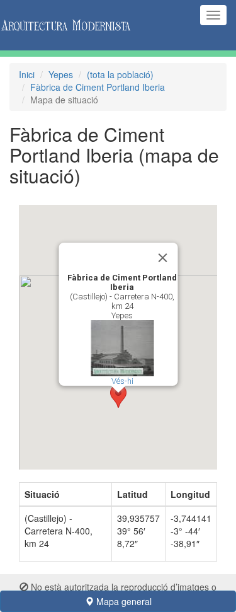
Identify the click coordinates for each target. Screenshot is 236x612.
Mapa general (123, 601)
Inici (27, 74)
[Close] (162, 258)
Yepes (60, 74)
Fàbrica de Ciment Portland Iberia (97, 87)
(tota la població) (120, 74)
